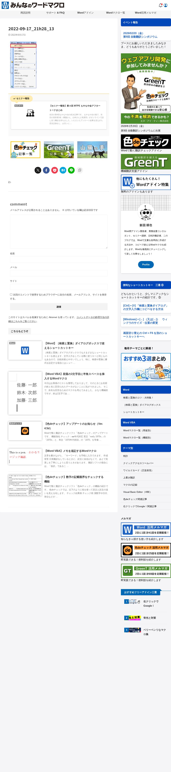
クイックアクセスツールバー (138, 463)
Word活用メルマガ (145, 12)
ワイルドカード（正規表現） (138, 470)
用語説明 (25, 12)
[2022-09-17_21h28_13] (63, 170)
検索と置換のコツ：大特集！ (138, 397)
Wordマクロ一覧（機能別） (137, 437)
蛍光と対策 (149, 617)
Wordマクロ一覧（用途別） (137, 430)
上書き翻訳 (129, 477)
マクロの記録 (130, 484)
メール (13, 267)
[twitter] (38, 170)
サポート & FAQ (55, 12)
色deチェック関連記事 (135, 499)
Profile (146, 264)
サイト (13, 281)
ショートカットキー (133, 412)
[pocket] (54, 170)
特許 (125, 456)
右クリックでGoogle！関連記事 (140, 506)
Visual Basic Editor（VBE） (137, 492)
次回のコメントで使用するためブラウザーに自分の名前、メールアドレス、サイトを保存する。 (58, 296)
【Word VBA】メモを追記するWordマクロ (70, 450)
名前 (12, 253)
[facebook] (46, 170)
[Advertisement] (146, 665)
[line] (71, 170)
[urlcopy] (79, 170)
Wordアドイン (85, 12)
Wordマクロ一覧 (115, 12)
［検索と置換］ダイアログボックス (142, 404)
